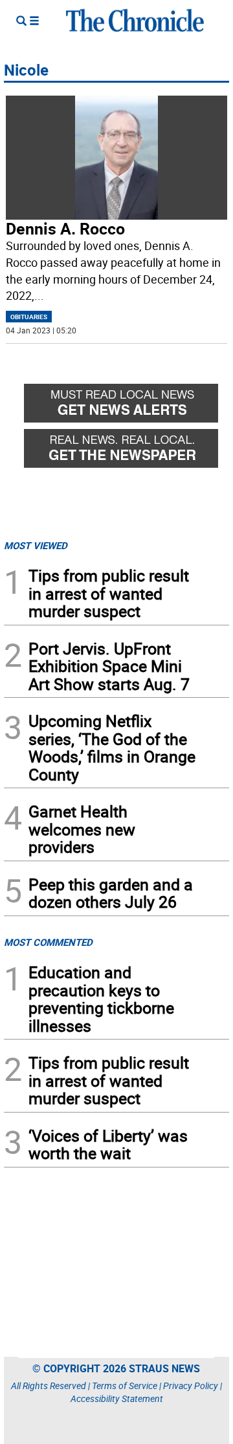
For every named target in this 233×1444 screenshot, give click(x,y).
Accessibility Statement (117, 1398)
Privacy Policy (190, 1385)
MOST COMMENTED (48, 942)
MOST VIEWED (35, 545)
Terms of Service (124, 1385)
